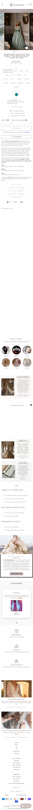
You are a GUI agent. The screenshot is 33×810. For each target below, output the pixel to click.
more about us (16, 574)
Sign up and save (16, 791)
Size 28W (16, 87)
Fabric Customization (16, 188)
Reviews (16, 745)
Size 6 (7, 75)
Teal (16, 94)
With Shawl (21, 102)
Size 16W (19, 79)
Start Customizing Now (16, 707)
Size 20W (5, 83)
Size (16, 68)
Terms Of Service (16, 779)
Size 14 (6, 79)
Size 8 (13, 75)
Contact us (16, 788)
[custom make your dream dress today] (16, 720)
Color (16, 91)
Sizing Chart (16, 761)
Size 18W (26, 79)
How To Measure (16, 763)
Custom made (8, 71)
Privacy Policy (16, 781)
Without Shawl (12, 102)
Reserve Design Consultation (16, 737)
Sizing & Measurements (16, 191)
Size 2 (21, 71)
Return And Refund (16, 777)
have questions (16, 197)
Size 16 (12, 79)
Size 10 (19, 75)
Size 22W (13, 83)
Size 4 (27, 71)
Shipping (12, 63)
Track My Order (16, 767)
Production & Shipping (16, 194)
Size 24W (20, 83)
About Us (16, 743)
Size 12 (25, 75)
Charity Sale (16, 770)
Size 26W (27, 83)
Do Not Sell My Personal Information (16, 783)
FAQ (16, 747)
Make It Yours (16, 184)
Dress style (16, 99)
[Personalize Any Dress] (16, 688)
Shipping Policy (16, 774)
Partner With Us (16, 752)
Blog (16, 749)
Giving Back (16, 754)
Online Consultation (16, 758)
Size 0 (15, 71)
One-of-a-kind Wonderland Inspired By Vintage (16, 808)
